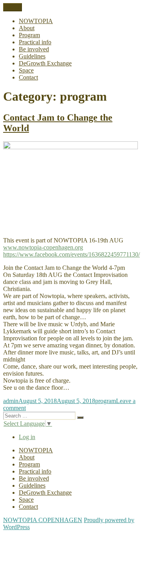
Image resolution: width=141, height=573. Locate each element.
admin (10, 401)
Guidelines (32, 56)
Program (29, 35)
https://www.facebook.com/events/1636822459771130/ (71, 254)
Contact (28, 77)
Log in (27, 437)
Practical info (35, 42)
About (26, 28)
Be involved (34, 49)
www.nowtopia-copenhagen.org (43, 247)
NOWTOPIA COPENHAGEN (42, 520)
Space (26, 70)
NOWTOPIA (36, 21)
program (105, 401)
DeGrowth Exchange (45, 63)
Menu (12, 7)
